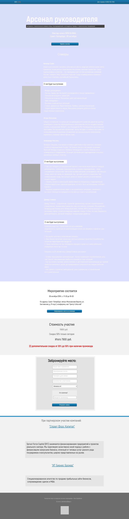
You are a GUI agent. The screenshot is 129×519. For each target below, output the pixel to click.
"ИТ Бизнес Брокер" (63, 465)
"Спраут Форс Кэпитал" (62, 426)
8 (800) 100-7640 (110, 2)
